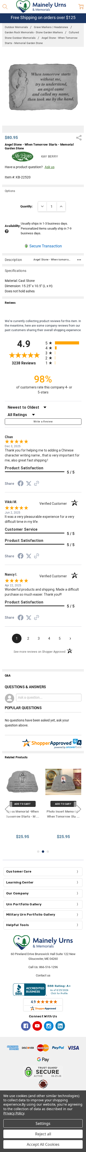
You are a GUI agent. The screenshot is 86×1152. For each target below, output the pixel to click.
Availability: (13, 226)
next (79, 809)
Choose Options (22, 804)
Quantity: (26, 206)
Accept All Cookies (43, 1144)
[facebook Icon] (26, 1026)
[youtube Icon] (37, 1026)
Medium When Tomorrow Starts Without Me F (23, 816)
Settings (43, 1123)
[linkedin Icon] (60, 1026)
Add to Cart (63, 804)
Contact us (43, 975)
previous (7, 809)
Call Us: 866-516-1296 (43, 967)
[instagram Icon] (49, 1026)
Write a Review (43, 421)
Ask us (49, 167)
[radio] (63, 342)
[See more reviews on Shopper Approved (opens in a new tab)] (36, 484)
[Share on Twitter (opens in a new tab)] (29, 483)
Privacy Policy (13, 1113)
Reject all (43, 1134)
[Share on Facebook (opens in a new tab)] (20, 484)
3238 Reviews (27, 363)
